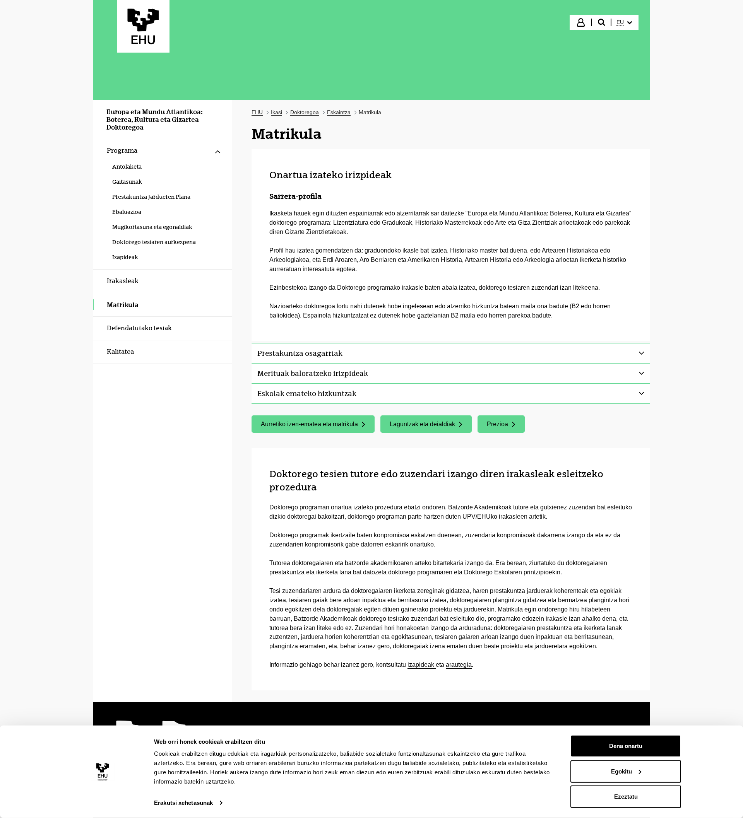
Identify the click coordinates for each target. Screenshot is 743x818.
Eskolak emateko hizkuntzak (306, 393)
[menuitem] (624, 22)
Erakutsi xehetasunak (183, 802)
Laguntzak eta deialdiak (430, 426)
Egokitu (621, 771)
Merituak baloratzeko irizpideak (312, 373)
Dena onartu (625, 746)
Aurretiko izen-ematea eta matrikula (309, 426)
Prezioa (505, 426)
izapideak (421, 664)
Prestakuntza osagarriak (299, 353)
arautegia (459, 664)
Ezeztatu (626, 796)
